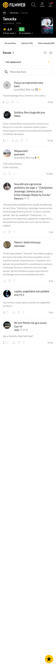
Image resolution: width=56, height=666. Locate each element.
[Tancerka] (47, 25)
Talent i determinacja (27, 242)
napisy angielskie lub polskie (31, 291)
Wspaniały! (21, 151)
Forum (7, 52)
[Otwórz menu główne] (50, 5)
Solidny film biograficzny (29, 112)
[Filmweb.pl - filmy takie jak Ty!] (14, 5)
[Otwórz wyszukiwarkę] (33, 5)
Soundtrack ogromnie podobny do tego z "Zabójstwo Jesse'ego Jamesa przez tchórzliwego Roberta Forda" (33, 189)
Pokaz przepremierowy (28, 82)
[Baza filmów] (4, 12)
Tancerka (14, 12)
